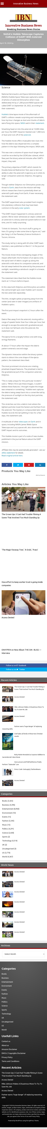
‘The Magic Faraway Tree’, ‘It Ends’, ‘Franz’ (20, 550)
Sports (4, 837)
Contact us (6, 1041)
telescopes (23, 421)
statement (40, 123)
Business (5, 805)
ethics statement (8, 453)
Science (6, 87)
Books (4, 801)
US (3, 853)
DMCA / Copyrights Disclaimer (14, 1053)
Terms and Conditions (10, 1061)
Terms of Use (24, 1116)
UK (3, 845)
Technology (6, 841)
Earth (11, 187)
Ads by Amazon (40, 475)
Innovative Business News (25, 3)
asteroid (27, 135)
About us (5, 1045)
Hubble (5, 114)
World (4, 857)
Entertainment (7, 809)
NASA (22, 123)
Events (4, 817)
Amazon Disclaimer (9, 1049)
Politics (5, 829)
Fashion (5, 821)
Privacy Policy (7, 1057)
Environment (7, 813)
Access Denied (8, 617)
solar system (24, 208)
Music (4, 825)
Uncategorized (8, 849)
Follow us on (16, 665)
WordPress (19, 1121)
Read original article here (12, 455)
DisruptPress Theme (32, 1121)
